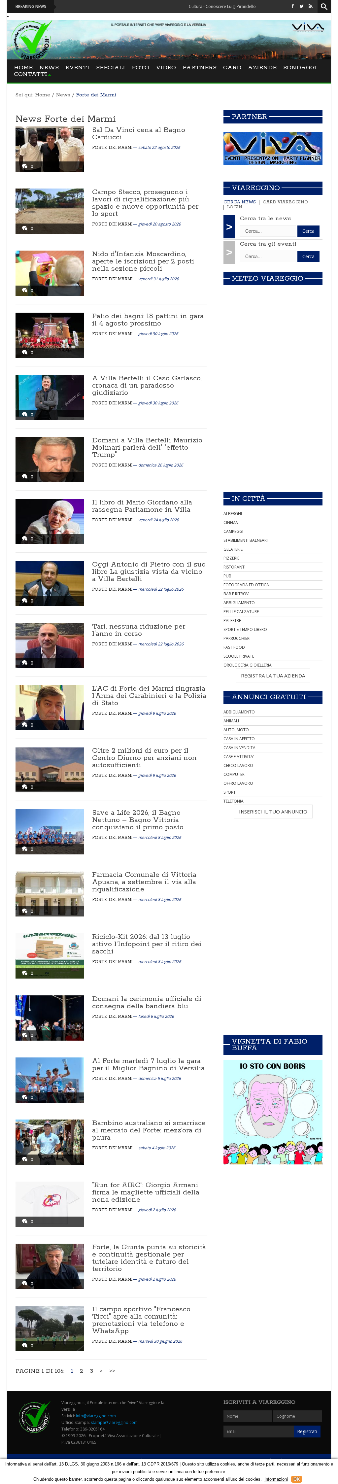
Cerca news (239, 202)
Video (166, 67)
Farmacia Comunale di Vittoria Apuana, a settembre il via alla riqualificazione (144, 882)
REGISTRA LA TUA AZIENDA (273, 675)
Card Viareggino (285, 202)
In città (248, 498)
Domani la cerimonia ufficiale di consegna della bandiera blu (146, 1002)
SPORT (229, 792)
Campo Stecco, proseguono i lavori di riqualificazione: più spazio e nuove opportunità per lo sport (145, 203)
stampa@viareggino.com (114, 1422)
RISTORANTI (234, 567)
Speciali (110, 67)
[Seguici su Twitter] (302, 6)
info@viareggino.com (96, 1416)
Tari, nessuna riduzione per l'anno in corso (138, 630)
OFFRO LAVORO (238, 783)
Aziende (262, 67)
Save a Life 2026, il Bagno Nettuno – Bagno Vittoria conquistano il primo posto (138, 820)
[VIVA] (272, 148)
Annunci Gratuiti (269, 697)
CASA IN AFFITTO (239, 739)
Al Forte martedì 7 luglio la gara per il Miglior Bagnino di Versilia (148, 1064)
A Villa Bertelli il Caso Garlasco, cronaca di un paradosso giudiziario (147, 385)
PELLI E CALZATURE (241, 611)
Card (232, 67)
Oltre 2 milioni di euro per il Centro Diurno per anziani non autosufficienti (144, 758)
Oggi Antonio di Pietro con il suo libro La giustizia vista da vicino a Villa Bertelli (149, 572)
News (49, 67)
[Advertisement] (272, 440)
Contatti (30, 74)
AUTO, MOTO (236, 730)
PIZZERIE (231, 558)
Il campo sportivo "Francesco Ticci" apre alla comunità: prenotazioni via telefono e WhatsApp (141, 1320)
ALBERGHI (232, 513)
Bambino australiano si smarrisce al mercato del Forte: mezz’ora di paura (149, 1130)
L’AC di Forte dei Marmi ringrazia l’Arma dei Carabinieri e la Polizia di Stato (149, 696)
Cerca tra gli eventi (268, 244)
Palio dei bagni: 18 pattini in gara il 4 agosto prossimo (148, 320)
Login (234, 207)
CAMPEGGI (233, 531)
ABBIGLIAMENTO (239, 602)
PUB (227, 576)
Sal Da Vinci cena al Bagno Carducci (138, 133)
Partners (200, 67)
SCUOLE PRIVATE (238, 656)
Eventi (77, 67)
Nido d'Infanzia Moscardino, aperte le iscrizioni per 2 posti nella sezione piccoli (143, 261)
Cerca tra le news (265, 218)
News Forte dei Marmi (66, 119)
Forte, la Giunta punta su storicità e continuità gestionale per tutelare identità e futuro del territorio (149, 1258)
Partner (249, 116)
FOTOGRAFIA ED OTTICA (246, 585)
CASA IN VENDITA (239, 747)
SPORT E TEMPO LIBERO (245, 629)
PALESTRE (232, 620)
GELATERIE (233, 549)
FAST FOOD (234, 647)
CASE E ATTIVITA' (238, 756)
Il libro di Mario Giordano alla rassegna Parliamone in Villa (142, 506)
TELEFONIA (233, 801)
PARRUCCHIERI (237, 638)
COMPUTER (234, 774)
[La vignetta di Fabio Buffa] (272, 1112)
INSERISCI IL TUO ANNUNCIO (273, 811)
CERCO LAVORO (238, 765)
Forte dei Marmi (112, 147)
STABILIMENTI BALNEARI (245, 540)
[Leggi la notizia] (50, 149)
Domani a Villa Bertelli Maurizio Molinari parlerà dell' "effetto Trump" (147, 448)
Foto (140, 67)
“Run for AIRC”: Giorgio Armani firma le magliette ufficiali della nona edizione (145, 1192)
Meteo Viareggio (267, 278)
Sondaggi (300, 67)
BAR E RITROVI (236, 594)
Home (23, 67)
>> (112, 1371)
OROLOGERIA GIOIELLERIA (247, 665)
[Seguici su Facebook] (293, 6)
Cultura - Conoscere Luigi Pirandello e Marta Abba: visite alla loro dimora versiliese (222, 6)
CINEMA (230, 522)
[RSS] (311, 6)
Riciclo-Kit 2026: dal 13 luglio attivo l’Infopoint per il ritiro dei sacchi (146, 944)
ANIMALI (231, 721)
